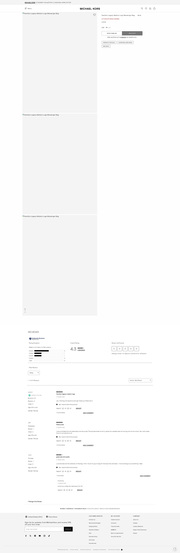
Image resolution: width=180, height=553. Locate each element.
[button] (175, 549)
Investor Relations (138, 526)
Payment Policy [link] (93, 536)
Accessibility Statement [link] (99, 549)
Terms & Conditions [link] (85, 549)
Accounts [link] (113, 523)
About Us (135, 519)
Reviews (106, 46)
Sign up (68, 529)
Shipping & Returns (125, 42)
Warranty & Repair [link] (94, 529)
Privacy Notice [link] (74, 549)
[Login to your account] (150, 8)
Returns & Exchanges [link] (94, 523)
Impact (135, 533)
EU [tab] (110, 27)
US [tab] (106, 27)
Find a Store (52, 517)
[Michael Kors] (90, 8)
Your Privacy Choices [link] (114, 549)
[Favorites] (146, 8)
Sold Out (132, 33)
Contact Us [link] (92, 519)
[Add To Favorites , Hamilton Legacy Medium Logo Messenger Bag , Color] (94, 15)
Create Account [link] (115, 519)
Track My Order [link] (115, 526)
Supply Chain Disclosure (139, 529)
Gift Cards (91, 540)
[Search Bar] (142, 8)
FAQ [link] (90, 533)
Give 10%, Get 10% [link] (116, 536)
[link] (26, 536)
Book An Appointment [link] (117, 533)
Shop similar (112, 33)
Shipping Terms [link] (93, 526)
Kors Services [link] (92, 543)
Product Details (109, 42)
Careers (135, 523)
